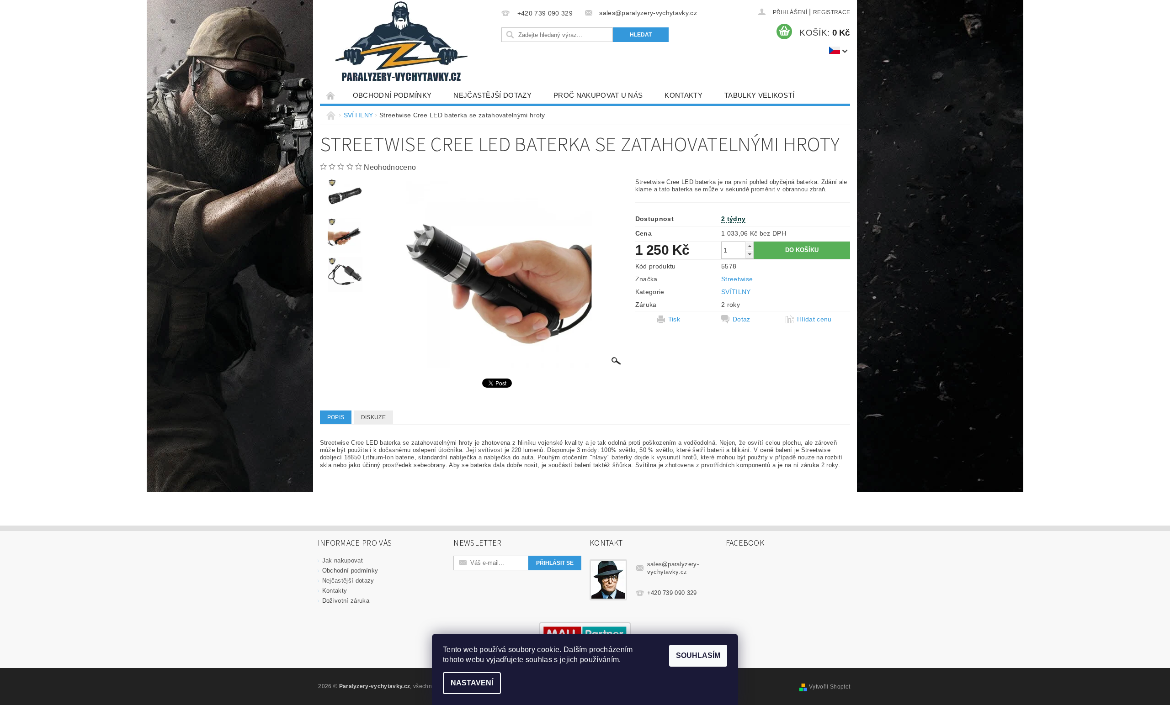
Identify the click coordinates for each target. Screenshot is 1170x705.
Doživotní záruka (345, 600)
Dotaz (741, 319)
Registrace (831, 12)
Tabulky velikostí (759, 95)
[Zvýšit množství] (749, 246)
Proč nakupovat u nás (598, 95)
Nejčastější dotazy (492, 95)
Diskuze (373, 417)
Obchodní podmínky (392, 95)
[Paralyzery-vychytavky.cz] (400, 43)
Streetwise (737, 279)
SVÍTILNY (736, 291)
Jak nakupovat (342, 560)
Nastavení (472, 683)
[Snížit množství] (749, 254)
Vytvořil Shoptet (829, 687)
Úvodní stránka (331, 95)
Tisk (674, 319)
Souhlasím (698, 655)
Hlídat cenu (814, 319)
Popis (336, 417)
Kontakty (683, 95)
